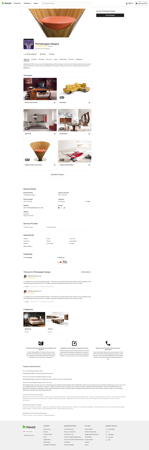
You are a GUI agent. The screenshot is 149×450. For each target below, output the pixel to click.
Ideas (36, 3)
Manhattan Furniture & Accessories (76, 398)
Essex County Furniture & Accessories (55, 397)
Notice (50, 434)
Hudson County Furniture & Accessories (77, 397)
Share (44, 54)
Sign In (87, 445)
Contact (87, 442)
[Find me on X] (61, 208)
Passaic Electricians (67, 407)
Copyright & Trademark (49, 445)
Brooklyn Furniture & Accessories (57, 398)
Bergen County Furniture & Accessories (33, 397)
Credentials (62, 59)
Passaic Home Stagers (118, 407)
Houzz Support (89, 439)
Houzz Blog (111, 429)
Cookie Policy (47, 439)
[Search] (43, 3)
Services (49, 59)
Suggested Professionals (91, 434)
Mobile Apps (46, 442)
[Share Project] (54, 102)
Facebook (111, 434)
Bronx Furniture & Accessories (38, 398)
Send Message (110, 15)
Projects (34, 59)
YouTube (110, 437)
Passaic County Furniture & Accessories (100, 397)
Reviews (71, 59)
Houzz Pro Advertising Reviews (72, 437)
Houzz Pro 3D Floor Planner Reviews (74, 439)
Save (52, 54)
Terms (45, 437)
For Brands (67, 442)
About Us (26, 59)
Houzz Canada (89, 429)
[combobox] (66, 3)
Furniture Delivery (38, 415)
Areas (55, 59)
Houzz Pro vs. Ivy (68, 434)
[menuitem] (18, 3)
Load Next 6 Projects (57, 174)
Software (27, 3)
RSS (109, 440)
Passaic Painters (27, 408)
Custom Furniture (27, 415)
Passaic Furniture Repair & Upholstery (83, 407)
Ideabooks (79, 59)
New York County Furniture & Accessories (97, 398)
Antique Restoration (49, 415)
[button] (57, 261)
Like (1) (27, 286)
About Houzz (47, 429)
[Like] (24, 287)
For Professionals (68, 429)
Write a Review (86, 272)
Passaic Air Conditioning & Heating (51, 407)
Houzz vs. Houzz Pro (69, 432)
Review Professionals (90, 432)
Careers (45, 432)
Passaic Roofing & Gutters (50, 408)
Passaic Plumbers (37, 408)
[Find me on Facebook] (58, 208)
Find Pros (17, 3)
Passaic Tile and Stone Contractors (32, 407)
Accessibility (88, 437)
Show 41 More (27, 246)
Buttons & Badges (69, 445)
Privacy (45, 434)
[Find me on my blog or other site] (64, 208)
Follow (88, 201)
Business (41, 59)
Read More (26, 68)
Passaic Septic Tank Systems (65, 408)
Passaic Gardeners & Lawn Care (102, 407)
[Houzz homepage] (6, 3)
